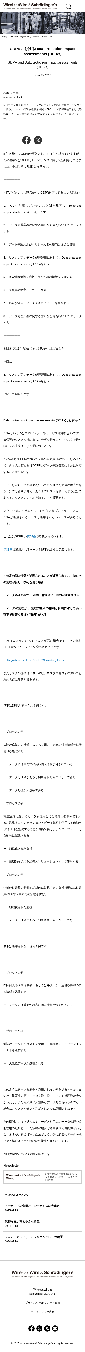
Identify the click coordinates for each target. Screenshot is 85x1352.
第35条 (31, 536)
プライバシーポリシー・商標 (42, 1302)
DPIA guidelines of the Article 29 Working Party (33, 660)
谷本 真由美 (11, 93)
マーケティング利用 (43, 1311)
